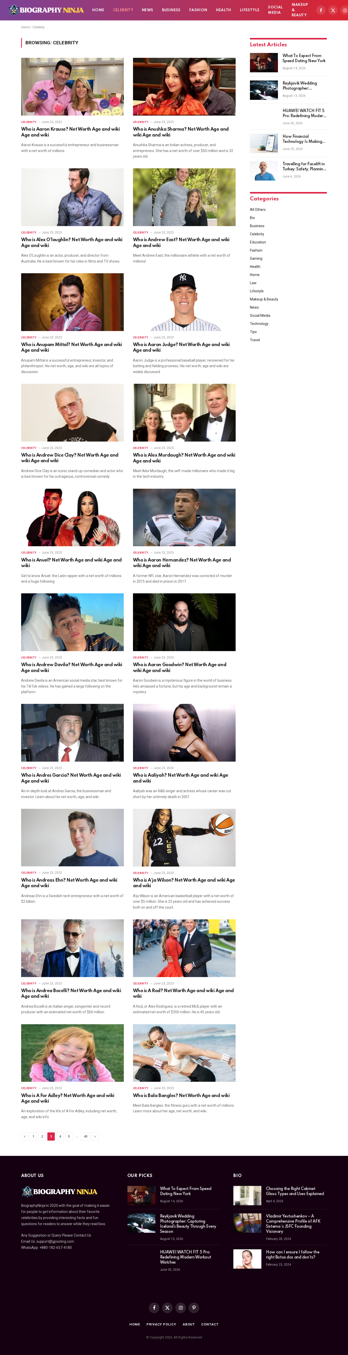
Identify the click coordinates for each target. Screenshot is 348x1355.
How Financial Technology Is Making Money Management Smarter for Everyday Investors (302, 139)
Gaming (256, 258)
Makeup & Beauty (300, 10)
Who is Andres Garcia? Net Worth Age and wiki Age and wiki (71, 778)
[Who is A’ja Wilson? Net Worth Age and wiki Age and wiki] (184, 838)
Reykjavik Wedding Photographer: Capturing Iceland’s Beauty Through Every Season (302, 86)
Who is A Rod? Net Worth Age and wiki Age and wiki (183, 994)
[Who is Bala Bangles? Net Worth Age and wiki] (184, 1053)
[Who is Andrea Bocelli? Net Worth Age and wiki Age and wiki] (72, 948)
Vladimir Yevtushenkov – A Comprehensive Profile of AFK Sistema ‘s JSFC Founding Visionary (293, 1224)
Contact (209, 1324)
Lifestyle (250, 10)
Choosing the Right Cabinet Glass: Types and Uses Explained (295, 1191)
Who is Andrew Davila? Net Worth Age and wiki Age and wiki (71, 668)
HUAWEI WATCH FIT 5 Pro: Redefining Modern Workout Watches (304, 114)
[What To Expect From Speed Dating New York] (264, 62)
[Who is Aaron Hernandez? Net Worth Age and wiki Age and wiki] (184, 517)
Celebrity (123, 10)
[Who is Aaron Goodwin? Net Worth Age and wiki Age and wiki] (184, 622)
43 (85, 1136)
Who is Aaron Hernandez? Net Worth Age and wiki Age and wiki (182, 563)
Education (258, 242)
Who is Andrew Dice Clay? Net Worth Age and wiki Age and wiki (69, 458)
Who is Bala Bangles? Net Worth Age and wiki (181, 1095)
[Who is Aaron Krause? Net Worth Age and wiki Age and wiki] (72, 87)
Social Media (275, 10)
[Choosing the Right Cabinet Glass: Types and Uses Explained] (247, 1195)
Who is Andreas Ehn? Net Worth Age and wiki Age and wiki (69, 883)
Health (223, 10)
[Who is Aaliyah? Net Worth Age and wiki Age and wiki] (184, 733)
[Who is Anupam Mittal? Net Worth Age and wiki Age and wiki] (72, 302)
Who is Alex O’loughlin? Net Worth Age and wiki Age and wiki (72, 243)
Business (171, 10)
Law (253, 283)
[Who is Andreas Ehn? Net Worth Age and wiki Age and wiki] (72, 838)
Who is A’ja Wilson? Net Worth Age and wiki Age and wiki (184, 883)
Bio (252, 218)
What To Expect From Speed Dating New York (304, 58)
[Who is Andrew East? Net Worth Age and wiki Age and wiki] (184, 197)
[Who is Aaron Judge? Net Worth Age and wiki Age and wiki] (184, 302)
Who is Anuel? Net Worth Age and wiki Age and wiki (71, 563)
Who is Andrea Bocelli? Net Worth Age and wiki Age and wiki (71, 994)
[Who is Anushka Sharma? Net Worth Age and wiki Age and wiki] (184, 87)
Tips (253, 332)
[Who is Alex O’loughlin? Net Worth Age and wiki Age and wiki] (72, 197)
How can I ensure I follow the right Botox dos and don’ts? (292, 1255)
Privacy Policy (161, 1324)
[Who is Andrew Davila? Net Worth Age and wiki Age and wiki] (72, 622)
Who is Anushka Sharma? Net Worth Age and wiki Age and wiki (181, 132)
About (189, 1324)
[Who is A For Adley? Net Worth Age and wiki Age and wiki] (72, 1053)
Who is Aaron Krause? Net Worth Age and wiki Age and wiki (70, 132)
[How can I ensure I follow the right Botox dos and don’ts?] (247, 1259)
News (147, 10)
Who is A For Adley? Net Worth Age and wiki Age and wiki (67, 1098)
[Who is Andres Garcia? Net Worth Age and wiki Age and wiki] (72, 733)
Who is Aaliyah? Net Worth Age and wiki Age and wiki (180, 778)
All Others (258, 210)
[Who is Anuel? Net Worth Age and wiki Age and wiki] (72, 517)
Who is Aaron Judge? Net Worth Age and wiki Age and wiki (181, 348)
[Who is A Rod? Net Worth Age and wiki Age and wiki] (184, 948)
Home (98, 10)
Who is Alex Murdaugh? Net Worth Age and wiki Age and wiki (184, 458)
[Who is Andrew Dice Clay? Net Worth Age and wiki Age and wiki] (72, 413)
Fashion (198, 10)
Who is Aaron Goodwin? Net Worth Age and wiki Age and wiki (179, 668)
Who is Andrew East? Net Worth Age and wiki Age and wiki (181, 243)
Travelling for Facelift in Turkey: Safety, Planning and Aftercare (304, 167)
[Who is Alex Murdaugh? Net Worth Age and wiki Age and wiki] (184, 413)
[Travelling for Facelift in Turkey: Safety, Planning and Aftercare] (264, 171)
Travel (255, 340)
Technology (259, 324)
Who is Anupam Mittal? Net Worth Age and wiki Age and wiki (71, 348)
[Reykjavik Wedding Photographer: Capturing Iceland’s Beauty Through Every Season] (264, 90)
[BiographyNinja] (46, 10)
